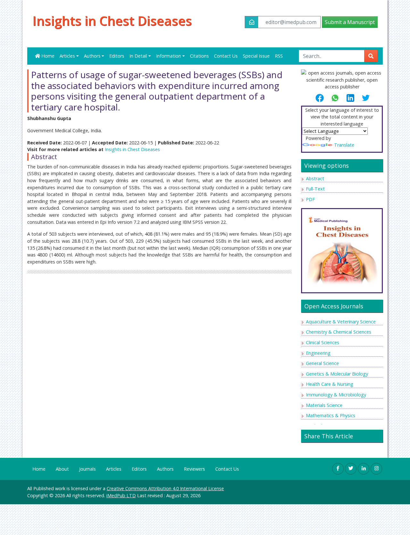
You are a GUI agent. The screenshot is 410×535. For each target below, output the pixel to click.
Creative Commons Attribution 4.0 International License (165, 488)
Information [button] (168, 56)
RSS (279, 56)
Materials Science (324, 405)
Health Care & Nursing (329, 384)
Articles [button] (67, 56)
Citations (199, 56)
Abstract (315, 178)
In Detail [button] (138, 56)
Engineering (318, 353)
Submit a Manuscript (350, 22)
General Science (322, 363)
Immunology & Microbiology (336, 395)
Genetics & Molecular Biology (337, 374)
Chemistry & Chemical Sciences (338, 332)
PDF (310, 199)
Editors (116, 56)
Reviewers (194, 469)
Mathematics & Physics (330, 415)
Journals (87, 469)
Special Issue (256, 56)
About (62, 469)
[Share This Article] (322, 98)
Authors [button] (92, 56)
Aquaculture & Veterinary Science (341, 322)
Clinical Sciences (322, 342)
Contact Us (226, 56)
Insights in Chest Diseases (112, 20)
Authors (165, 469)
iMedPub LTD (121, 495)
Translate (344, 145)
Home (47, 56)
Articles (113, 469)
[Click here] (342, 249)
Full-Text (315, 189)
